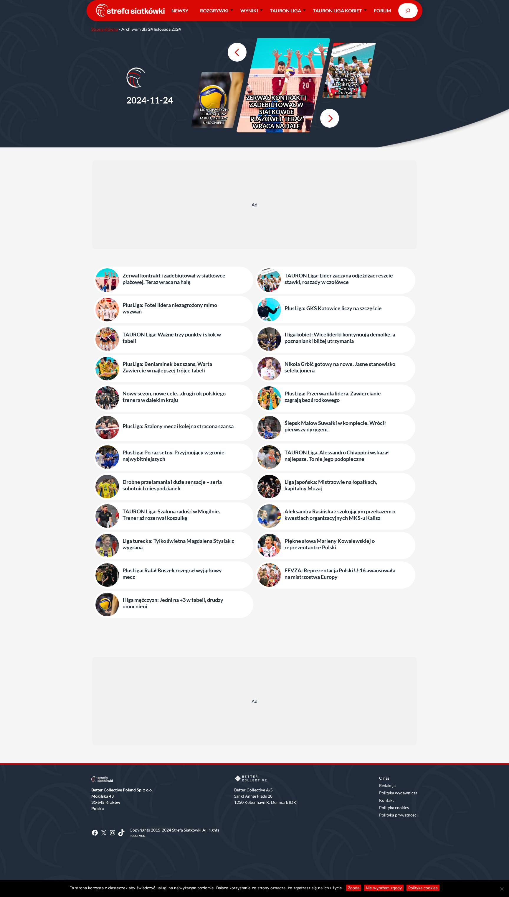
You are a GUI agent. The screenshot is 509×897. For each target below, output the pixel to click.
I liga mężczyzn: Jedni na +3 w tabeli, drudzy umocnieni (213, 116)
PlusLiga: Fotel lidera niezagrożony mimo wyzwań (170, 308)
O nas (384, 778)
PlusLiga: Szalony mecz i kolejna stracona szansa (178, 426)
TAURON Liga (285, 10)
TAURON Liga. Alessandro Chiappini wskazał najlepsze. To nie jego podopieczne (337, 455)
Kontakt (386, 800)
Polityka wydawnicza (398, 792)
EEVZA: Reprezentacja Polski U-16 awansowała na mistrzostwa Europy (340, 573)
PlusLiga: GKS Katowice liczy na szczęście (333, 308)
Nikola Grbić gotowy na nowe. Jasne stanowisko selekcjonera (340, 367)
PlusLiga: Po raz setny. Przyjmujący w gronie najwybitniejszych (173, 455)
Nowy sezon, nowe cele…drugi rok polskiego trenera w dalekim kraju (174, 396)
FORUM (382, 10)
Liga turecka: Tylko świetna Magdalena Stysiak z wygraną (178, 544)
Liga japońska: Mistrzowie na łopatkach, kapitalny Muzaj (331, 485)
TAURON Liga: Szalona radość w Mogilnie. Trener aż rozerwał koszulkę (171, 514)
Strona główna (104, 29)
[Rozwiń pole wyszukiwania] (408, 10)
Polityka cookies (394, 807)
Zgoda (353, 888)
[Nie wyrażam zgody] (502, 889)
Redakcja (387, 785)
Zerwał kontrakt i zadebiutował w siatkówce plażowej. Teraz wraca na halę (276, 111)
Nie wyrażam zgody (384, 888)
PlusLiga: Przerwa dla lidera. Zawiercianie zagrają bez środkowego (333, 396)
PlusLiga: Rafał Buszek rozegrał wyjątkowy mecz (172, 573)
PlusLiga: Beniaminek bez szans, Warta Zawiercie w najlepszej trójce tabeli (167, 367)
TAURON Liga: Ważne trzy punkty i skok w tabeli (172, 337)
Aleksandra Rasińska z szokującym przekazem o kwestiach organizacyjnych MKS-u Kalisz (340, 514)
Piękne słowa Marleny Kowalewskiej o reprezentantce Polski (330, 544)
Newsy (179, 10)
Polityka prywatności (398, 814)
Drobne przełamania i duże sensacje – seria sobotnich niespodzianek (172, 485)
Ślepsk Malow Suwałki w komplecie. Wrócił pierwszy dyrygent (335, 426)
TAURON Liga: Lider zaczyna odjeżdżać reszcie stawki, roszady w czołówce (345, 82)
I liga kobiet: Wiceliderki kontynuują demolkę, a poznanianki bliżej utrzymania (340, 337)
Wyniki (249, 10)
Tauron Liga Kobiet (337, 10)
